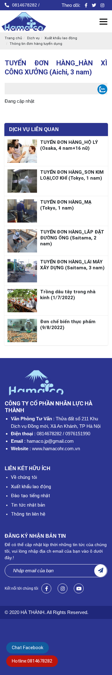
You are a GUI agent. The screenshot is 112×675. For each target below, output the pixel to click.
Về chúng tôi (24, 477)
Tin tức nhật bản (28, 505)
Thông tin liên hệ (28, 514)
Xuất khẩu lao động (60, 38)
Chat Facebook (27, 647)
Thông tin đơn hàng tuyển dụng (36, 44)
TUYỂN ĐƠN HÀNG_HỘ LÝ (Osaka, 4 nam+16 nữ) (69, 145)
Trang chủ (13, 38)
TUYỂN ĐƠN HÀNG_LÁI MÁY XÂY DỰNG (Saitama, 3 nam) (72, 265)
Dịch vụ (33, 38)
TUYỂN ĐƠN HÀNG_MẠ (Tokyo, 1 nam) (65, 205)
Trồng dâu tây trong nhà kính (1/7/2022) (68, 294)
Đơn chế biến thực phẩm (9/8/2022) (68, 324)
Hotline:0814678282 (32, 661)
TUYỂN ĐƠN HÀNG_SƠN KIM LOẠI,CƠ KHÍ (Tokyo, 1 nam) (72, 175)
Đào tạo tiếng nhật (30, 495)
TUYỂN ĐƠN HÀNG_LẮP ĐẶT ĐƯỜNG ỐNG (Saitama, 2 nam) (72, 238)
